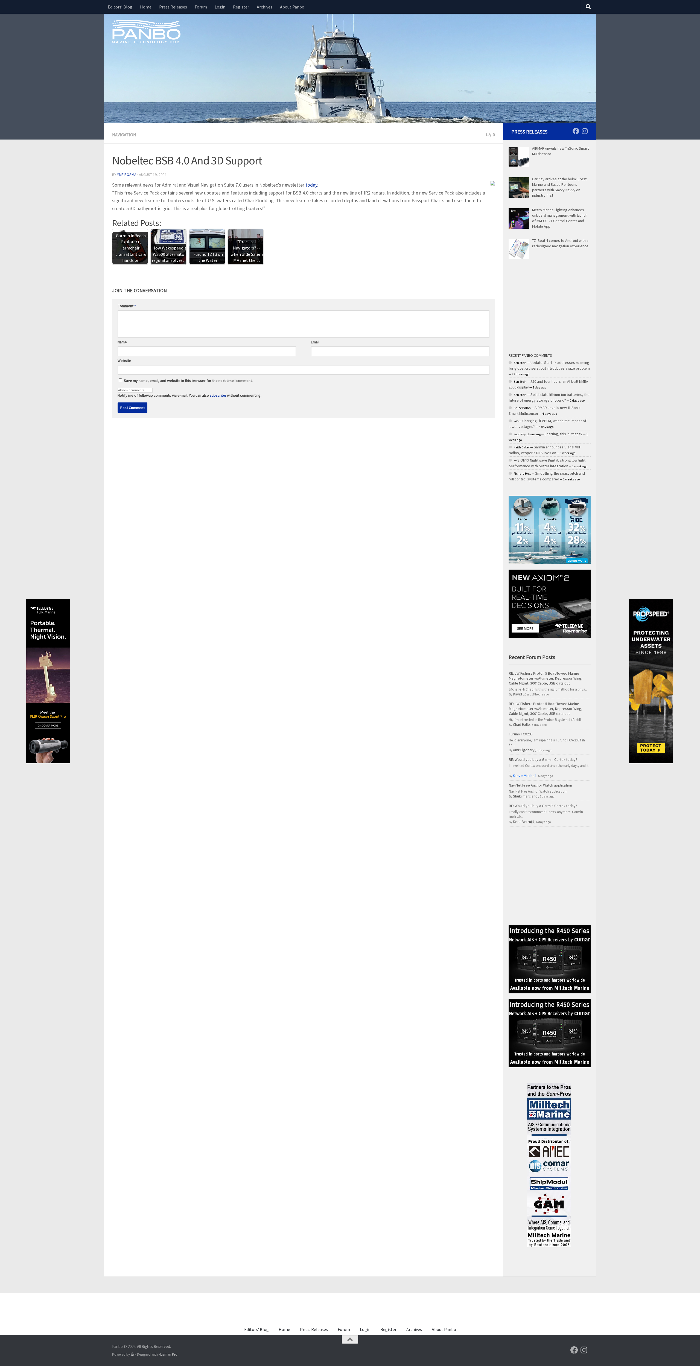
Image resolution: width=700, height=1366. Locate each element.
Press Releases (173, 7)
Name (122, 342)
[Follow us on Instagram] (584, 131)
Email (315, 342)
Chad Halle (521, 724)
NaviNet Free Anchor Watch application (540, 785)
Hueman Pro (168, 1354)
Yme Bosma (126, 174)
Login (220, 7)
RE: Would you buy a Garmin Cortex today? (543, 759)
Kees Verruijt (523, 821)
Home (145, 7)
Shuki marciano (525, 796)
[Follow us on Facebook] (576, 131)
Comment (127, 305)
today (311, 185)
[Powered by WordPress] (132, 1354)
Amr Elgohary (524, 749)
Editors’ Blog (120, 7)
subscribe (218, 395)
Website (124, 360)
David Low (521, 694)
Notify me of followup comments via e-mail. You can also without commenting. (189, 395)
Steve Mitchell (524, 775)
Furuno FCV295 (521, 734)
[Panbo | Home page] (146, 31)
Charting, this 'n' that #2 (563, 433)
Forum (201, 7)
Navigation (124, 134)
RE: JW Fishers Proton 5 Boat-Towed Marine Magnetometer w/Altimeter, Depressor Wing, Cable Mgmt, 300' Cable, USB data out (545, 678)
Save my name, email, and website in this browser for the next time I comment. (188, 380)
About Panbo (292, 7)
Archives (264, 7)
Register (241, 7)
